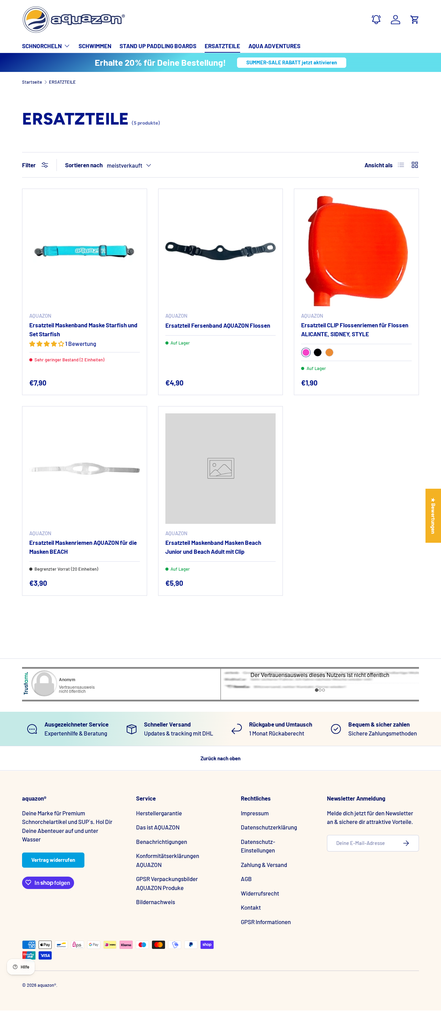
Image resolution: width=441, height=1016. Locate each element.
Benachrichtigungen (161, 841)
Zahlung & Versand (264, 864)
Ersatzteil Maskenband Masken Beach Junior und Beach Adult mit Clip (213, 547)
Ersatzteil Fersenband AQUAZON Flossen (217, 325)
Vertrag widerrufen (53, 860)
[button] (414, 19)
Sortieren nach (84, 164)
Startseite (32, 82)
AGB (246, 878)
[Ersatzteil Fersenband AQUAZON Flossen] (220, 251)
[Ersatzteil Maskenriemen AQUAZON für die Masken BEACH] (84, 468)
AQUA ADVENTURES (274, 45)
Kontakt (251, 907)
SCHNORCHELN (42, 45)
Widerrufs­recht (260, 892)
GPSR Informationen (266, 921)
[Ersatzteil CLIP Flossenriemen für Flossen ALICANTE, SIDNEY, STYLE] (356, 251)
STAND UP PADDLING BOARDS (158, 45)
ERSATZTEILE (222, 45)
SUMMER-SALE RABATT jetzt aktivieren (291, 62)
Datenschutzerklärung (269, 827)
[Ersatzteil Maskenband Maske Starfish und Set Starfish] (84, 251)
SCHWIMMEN (95, 45)
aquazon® (47, 985)
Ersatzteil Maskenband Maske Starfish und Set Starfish (83, 329)
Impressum (255, 812)
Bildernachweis (155, 901)
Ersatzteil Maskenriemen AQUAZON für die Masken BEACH (83, 547)
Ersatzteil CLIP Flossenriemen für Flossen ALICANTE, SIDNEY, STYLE (354, 329)
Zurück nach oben (220, 758)
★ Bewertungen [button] (433, 516)
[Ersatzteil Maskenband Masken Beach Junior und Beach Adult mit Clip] (220, 468)
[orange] (329, 352)
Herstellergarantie (159, 812)
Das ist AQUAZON (158, 827)
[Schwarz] (318, 352)
